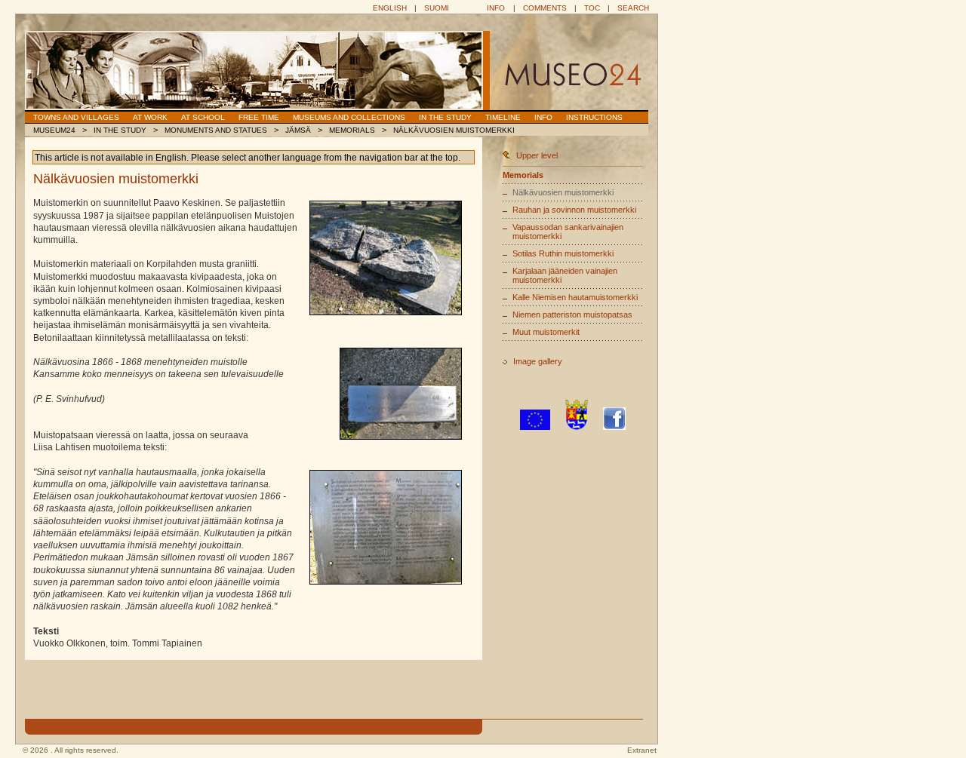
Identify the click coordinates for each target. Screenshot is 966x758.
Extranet (642, 750)
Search (633, 8)
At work (150, 117)
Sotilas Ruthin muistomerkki (563, 253)
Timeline (503, 117)
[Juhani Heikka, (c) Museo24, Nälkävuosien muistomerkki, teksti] (385, 527)
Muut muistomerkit (546, 331)
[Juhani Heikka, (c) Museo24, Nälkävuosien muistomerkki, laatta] (401, 394)
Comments (545, 8)
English (390, 8)
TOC (592, 8)
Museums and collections (349, 117)
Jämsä (298, 130)
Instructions (594, 117)
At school (203, 117)
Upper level (537, 155)
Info (496, 8)
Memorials (352, 130)
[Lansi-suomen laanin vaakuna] (576, 426)
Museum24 (54, 130)
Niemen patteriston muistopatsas (572, 314)
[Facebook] (614, 426)
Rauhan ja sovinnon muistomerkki (574, 209)
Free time (258, 117)
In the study (445, 117)
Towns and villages (76, 117)
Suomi (436, 8)
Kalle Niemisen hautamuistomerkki (575, 297)
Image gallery (537, 361)
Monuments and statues (216, 130)
